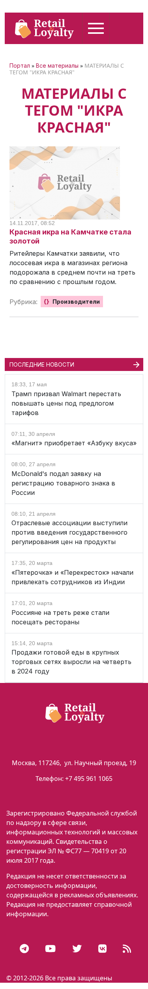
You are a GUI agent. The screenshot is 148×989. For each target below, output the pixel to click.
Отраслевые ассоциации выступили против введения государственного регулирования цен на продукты (69, 532)
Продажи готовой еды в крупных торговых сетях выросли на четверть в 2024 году (71, 661)
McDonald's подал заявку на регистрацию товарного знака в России (63, 483)
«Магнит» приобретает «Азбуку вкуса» (74, 443)
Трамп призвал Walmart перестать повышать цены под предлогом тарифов (66, 403)
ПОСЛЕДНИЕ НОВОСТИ (41, 364)
